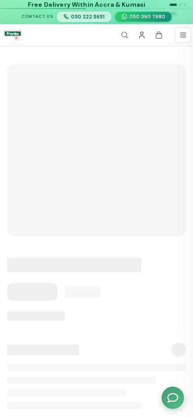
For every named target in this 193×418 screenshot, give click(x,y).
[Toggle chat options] (173, 398)
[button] (173, 5)
